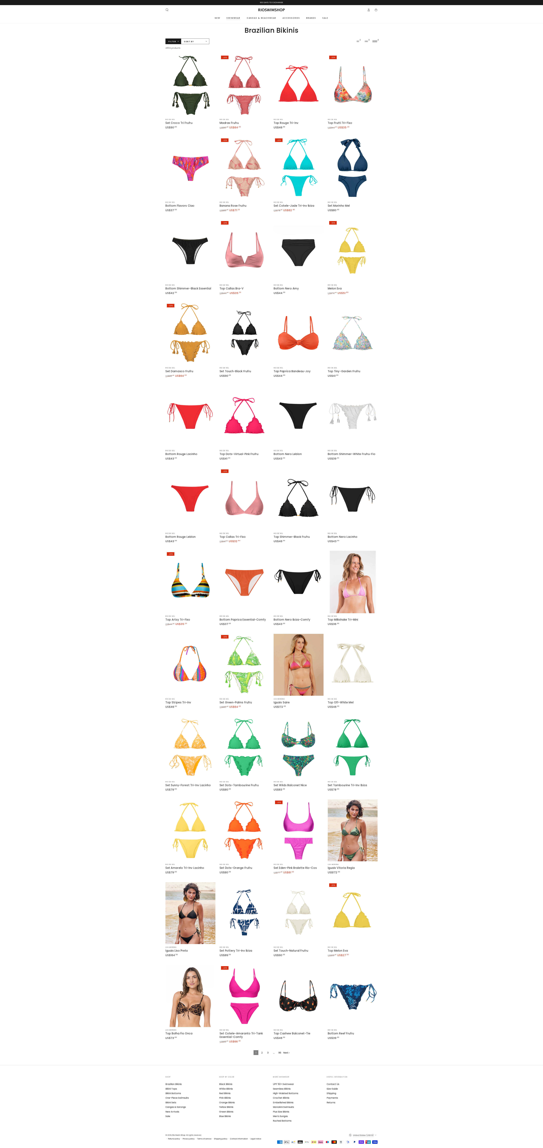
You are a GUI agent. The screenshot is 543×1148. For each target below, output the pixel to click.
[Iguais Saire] (299, 665)
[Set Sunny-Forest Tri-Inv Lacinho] (190, 747)
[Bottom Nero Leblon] (299, 416)
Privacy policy (189, 1139)
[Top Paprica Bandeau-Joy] (299, 333)
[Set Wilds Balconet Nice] (299, 747)
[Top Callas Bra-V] (245, 251)
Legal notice (256, 1139)
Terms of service (204, 1139)
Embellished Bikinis (283, 1102)
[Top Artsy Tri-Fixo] (190, 582)
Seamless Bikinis (282, 1088)
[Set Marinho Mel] (353, 168)
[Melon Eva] (353, 251)
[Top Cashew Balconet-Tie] (299, 996)
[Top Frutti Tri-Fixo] (353, 85)
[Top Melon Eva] (353, 913)
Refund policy (174, 1139)
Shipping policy (220, 1139)
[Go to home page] (271, 10)
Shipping (331, 1093)
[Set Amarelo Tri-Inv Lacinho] (190, 830)
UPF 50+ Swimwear (283, 1084)
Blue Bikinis (225, 1116)
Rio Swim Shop (178, 1135)
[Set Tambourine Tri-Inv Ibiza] (353, 747)
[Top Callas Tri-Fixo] (245, 499)
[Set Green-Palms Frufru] (245, 665)
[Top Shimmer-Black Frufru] (299, 499)
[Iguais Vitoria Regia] (353, 830)
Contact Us (333, 1084)
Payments (332, 1097)
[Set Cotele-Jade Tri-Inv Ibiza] (299, 168)
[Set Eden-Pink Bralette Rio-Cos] (299, 830)
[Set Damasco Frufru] (190, 333)
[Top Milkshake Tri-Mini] (353, 582)
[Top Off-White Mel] (353, 665)
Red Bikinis (224, 1093)
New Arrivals (172, 1111)
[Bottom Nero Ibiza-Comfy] (299, 582)
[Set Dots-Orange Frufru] (245, 830)
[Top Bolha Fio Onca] (190, 996)
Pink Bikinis (225, 1097)
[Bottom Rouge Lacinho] (190, 416)
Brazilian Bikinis (173, 1084)
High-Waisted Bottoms (285, 1093)
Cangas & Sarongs (175, 1107)
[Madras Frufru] (245, 85)
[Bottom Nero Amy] (299, 251)
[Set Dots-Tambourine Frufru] (245, 747)
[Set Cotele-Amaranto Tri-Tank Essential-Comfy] (245, 996)
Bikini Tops (171, 1088)
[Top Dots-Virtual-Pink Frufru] (245, 416)
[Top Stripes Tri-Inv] (190, 665)
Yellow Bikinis (226, 1107)
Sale (167, 1116)
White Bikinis (226, 1088)
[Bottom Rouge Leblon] (190, 499)
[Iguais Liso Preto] (190, 913)
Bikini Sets (170, 1102)
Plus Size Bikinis (281, 1111)
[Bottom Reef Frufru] (353, 996)
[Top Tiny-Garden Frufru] (353, 333)
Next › (286, 1052)
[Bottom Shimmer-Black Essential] (190, 251)
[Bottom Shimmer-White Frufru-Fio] (353, 416)
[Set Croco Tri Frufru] (190, 85)
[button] (167, 10)
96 (279, 1052)
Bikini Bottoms (173, 1093)
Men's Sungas (280, 1116)
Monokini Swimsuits (283, 1107)
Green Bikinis (226, 1111)
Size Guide (332, 1088)
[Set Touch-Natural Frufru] (299, 913)
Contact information (239, 1139)
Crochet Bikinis (281, 1097)
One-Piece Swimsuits (177, 1097)
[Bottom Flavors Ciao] (190, 168)
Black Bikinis (225, 1084)
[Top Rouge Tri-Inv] (299, 85)
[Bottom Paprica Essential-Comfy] (245, 582)
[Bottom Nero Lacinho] (353, 499)
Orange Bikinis (227, 1102)
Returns (331, 1102)
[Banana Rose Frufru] (245, 168)
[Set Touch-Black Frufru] (245, 333)
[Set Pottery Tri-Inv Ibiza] (245, 913)
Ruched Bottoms (282, 1120)
